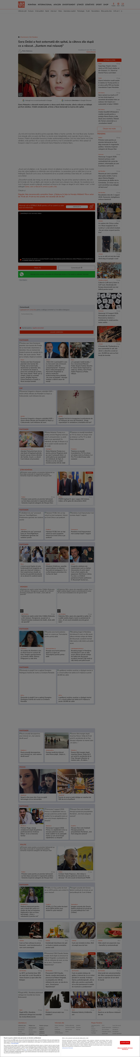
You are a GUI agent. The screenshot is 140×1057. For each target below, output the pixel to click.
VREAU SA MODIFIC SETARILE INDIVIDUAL (125, 1048)
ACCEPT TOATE (125, 1042)
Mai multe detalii (14, 1043)
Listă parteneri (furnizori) (67, 1048)
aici (25, 1049)
